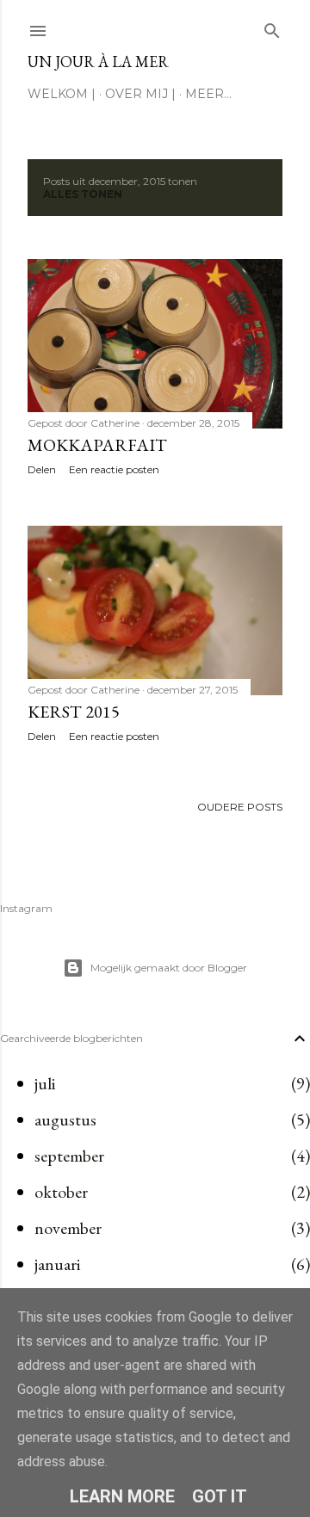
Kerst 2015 (74, 711)
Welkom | (62, 94)
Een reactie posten (114, 469)
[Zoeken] (272, 27)
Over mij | (140, 94)
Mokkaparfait (97, 445)
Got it (219, 1496)
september (69, 1155)
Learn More (122, 1496)
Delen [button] (42, 469)
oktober (61, 1192)
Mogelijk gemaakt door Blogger (168, 967)
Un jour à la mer (98, 61)
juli (44, 1083)
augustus (65, 1119)
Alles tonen (82, 194)
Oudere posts (239, 806)
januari (57, 1264)
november (68, 1228)
